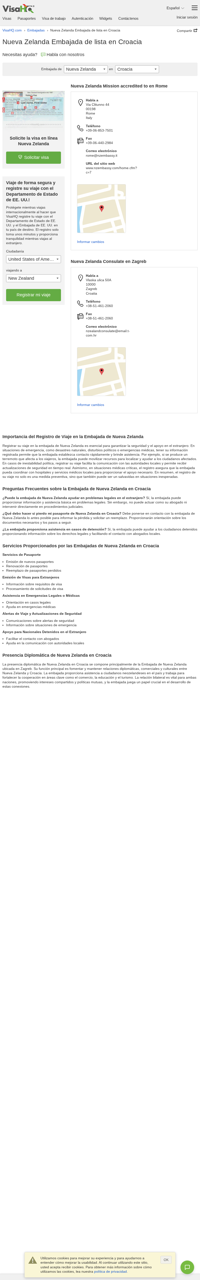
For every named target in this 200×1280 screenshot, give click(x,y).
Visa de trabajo (54, 18)
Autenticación (82, 18)
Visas (6, 18)
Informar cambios (90, 242)
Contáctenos (128, 18)
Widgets (105, 18)
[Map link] (101, 208)
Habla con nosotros (65, 54)
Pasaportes (27, 18)
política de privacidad (110, 1271)
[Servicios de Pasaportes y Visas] (18, 8)
